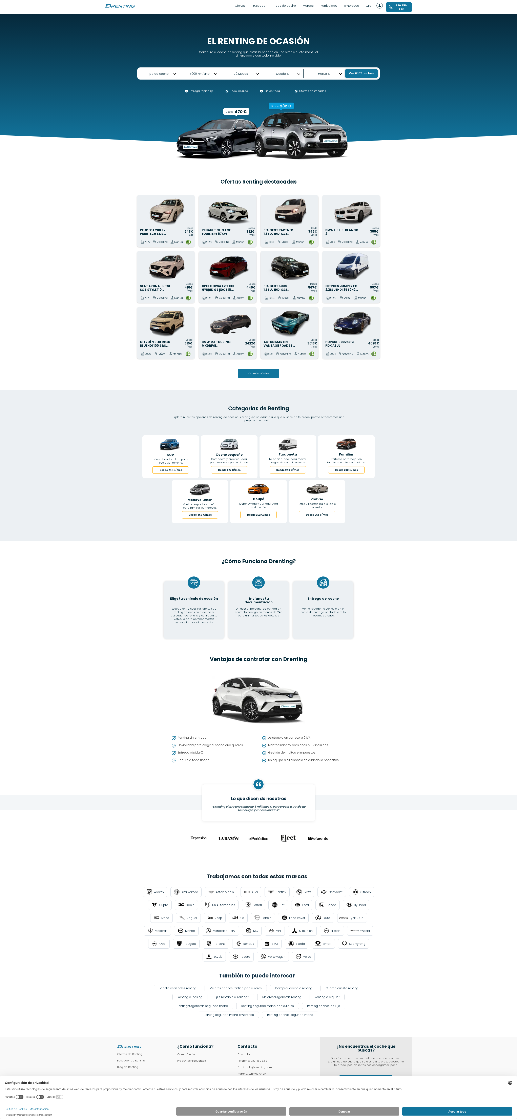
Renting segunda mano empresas (229, 1015)
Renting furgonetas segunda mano (202, 1006)
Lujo (368, 6)
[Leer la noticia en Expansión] (199, 838)
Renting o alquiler (327, 997)
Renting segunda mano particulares (267, 1006)
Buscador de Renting (131, 1060)
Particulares (328, 6)
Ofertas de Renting (129, 1054)
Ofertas (240, 6)
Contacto (243, 1054)
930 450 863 (258, 1061)
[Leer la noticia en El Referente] (318, 838)
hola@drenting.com (259, 1067)
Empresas (351, 6)
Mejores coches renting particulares (236, 988)
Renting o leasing (190, 997)
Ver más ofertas (258, 373)
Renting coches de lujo (323, 1006)
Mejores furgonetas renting (281, 997)
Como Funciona (187, 1054)
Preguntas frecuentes (191, 1061)
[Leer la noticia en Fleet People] (288, 838)
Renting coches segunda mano (290, 1015)
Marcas (308, 6)
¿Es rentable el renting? (232, 997)
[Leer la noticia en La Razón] (229, 838)
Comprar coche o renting (293, 988)
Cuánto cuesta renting (342, 988)
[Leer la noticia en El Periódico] (258, 838)
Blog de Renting (127, 1067)
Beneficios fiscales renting (177, 988)
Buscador (259, 6)
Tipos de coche (284, 6)
